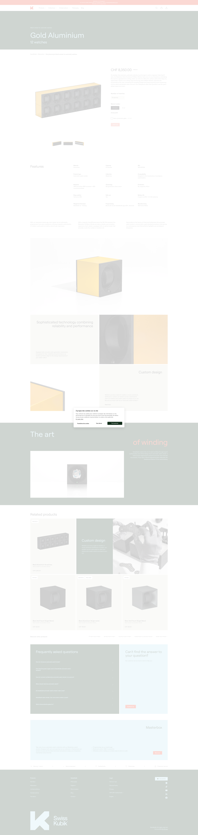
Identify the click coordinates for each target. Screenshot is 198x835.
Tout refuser (99, 423)
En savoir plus (79, 419)
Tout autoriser (114, 423)
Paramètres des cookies (83, 423)
